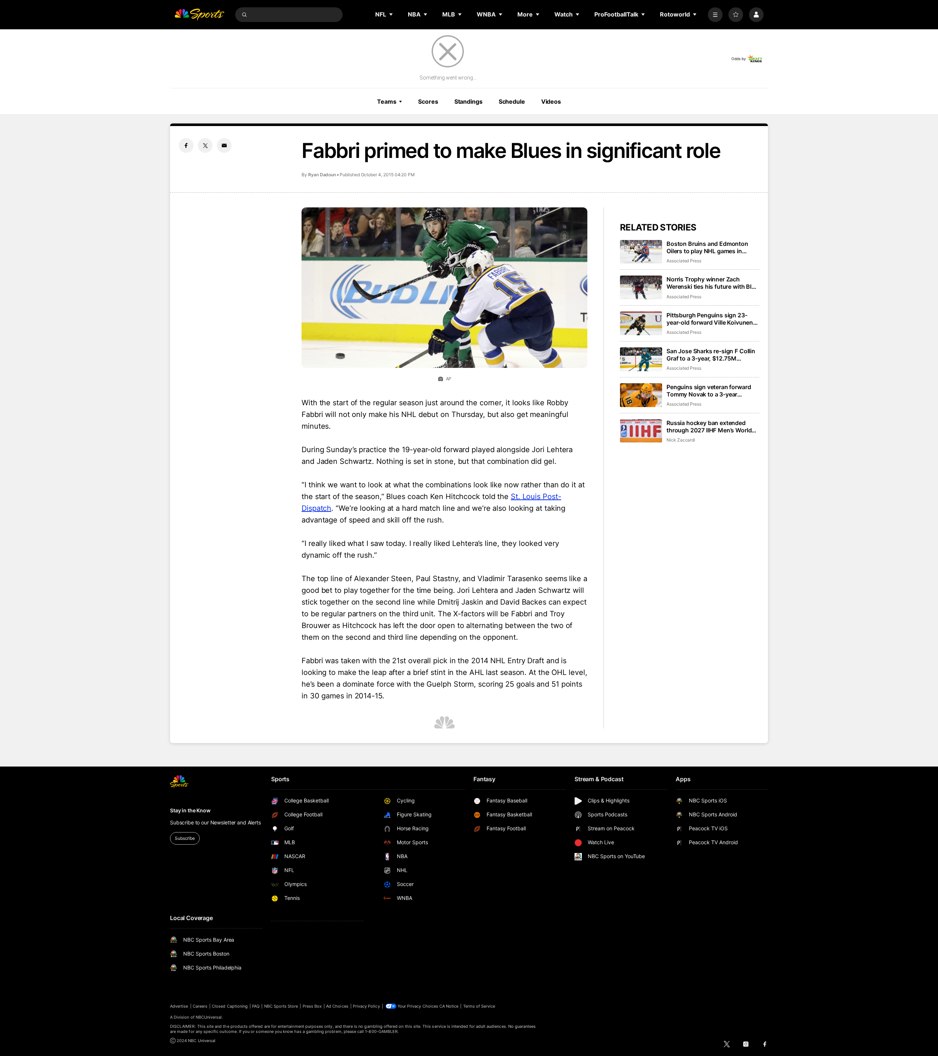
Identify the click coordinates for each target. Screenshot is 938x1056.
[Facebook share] (186, 145)
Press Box (312, 1006)
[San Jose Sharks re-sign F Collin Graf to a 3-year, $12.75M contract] (641, 359)
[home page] (199, 15)
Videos (551, 101)
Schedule (512, 101)
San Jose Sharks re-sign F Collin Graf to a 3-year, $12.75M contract (710, 354)
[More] (715, 14)
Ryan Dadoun (322, 174)
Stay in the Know (190, 810)
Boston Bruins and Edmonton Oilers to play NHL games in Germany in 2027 (707, 247)
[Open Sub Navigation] (391, 14)
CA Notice (449, 1006)
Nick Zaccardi (680, 440)
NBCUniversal (209, 1017)
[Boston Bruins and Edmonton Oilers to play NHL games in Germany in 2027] (641, 252)
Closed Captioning (230, 1006)
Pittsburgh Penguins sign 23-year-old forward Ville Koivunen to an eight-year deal (709, 318)
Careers (200, 1006)
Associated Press (683, 260)
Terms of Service (479, 1006)
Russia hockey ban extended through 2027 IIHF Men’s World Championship (708, 426)
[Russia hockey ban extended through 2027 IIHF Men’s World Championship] (641, 431)
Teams (386, 101)
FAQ (255, 1006)
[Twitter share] (205, 145)
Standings (468, 101)
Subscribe (185, 838)
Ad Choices (337, 1006)
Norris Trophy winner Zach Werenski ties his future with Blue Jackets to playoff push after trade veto (712, 283)
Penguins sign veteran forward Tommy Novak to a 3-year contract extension (708, 390)
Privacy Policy (366, 1006)
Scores (428, 101)
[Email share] (224, 145)
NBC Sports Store (281, 1006)
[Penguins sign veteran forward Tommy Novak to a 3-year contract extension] (641, 395)
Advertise (179, 1006)
